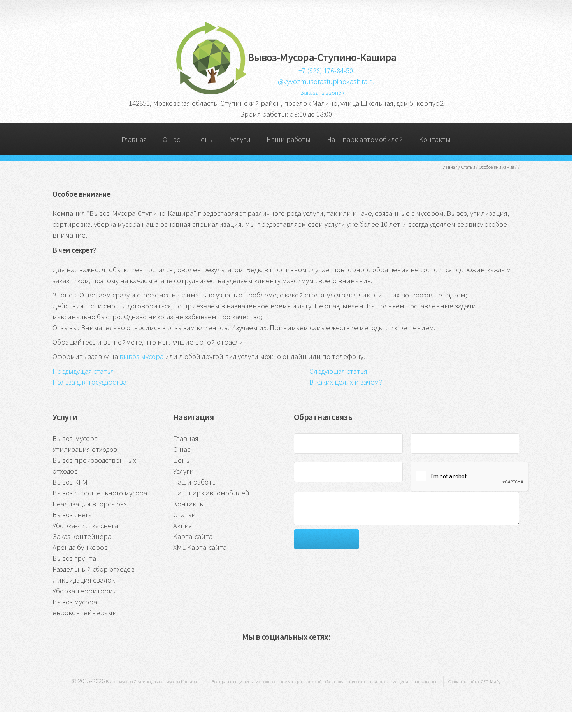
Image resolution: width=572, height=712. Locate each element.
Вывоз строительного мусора (100, 492)
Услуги (240, 139)
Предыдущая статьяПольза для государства (89, 377)
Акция (182, 525)
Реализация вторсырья (90, 503)
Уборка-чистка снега (85, 525)
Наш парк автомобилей (365, 139)
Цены (205, 139)
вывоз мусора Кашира (175, 681)
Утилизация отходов (85, 449)
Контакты (435, 139)
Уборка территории (85, 590)
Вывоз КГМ (70, 482)
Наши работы (289, 139)
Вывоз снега (72, 514)
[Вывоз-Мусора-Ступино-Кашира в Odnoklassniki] (273, 657)
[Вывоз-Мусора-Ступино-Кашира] (210, 92)
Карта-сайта (192, 536)
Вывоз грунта (74, 558)
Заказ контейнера (82, 536)
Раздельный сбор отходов (94, 569)
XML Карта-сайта (199, 547)
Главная (134, 139)
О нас (171, 139)
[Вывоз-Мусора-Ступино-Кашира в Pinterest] (297, 657)
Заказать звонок (322, 92)
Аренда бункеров (80, 547)
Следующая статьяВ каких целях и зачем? (345, 377)
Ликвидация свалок (84, 580)
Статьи (184, 514)
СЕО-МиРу (490, 681)
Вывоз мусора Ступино (128, 681)
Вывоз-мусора (75, 438)
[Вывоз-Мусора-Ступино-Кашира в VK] (250, 657)
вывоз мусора (141, 356)
